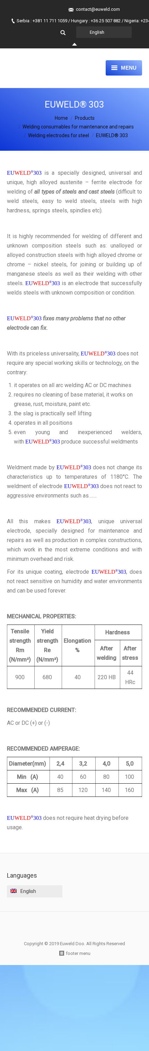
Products (85, 118)
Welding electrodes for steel (58, 135)
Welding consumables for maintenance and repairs (78, 127)
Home (61, 118)
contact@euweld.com (98, 9)
